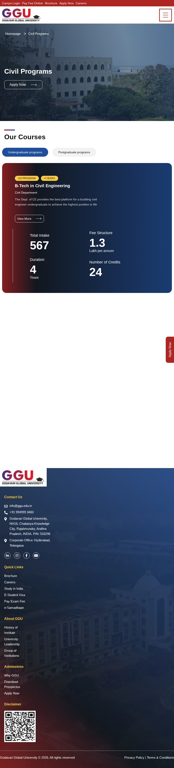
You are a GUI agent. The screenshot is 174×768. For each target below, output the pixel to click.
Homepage (13, 33)
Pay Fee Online (32, 3)
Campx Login (11, 3)
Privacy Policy (134, 757)
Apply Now (66, 3)
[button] (23, 84)
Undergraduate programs (25, 152)
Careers (81, 3)
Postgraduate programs (74, 152)
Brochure (51, 3)
